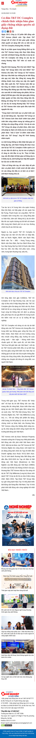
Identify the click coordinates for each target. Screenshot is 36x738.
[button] (2, 3)
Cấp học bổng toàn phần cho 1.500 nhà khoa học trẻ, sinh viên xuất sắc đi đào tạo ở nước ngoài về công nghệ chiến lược (17, 634)
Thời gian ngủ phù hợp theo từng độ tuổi (14, 590)
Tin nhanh (13, 9)
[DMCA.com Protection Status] (6, 725)
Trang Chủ (4, 9)
